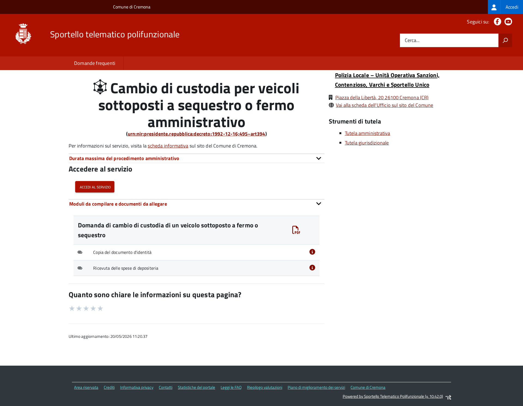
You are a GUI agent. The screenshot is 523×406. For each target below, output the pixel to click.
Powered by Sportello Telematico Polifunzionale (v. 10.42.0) (393, 396)
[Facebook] (496, 21)
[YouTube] (507, 21)
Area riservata (86, 387)
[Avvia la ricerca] (505, 40)
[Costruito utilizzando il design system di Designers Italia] (448, 398)
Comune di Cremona (131, 7)
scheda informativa (168, 145)
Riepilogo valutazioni (264, 387)
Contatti (165, 387)
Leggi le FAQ (231, 387)
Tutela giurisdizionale (367, 142)
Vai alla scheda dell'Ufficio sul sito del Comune (384, 105)
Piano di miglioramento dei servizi (316, 387)
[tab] (196, 158)
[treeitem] (505, 7)
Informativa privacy (136, 387)
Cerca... (412, 40)
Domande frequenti (94, 63)
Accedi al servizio (95, 186)
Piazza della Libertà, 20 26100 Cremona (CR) (382, 97)
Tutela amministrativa (367, 133)
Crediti (109, 387)
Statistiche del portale (196, 387)
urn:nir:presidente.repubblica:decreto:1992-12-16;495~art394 (196, 133)
